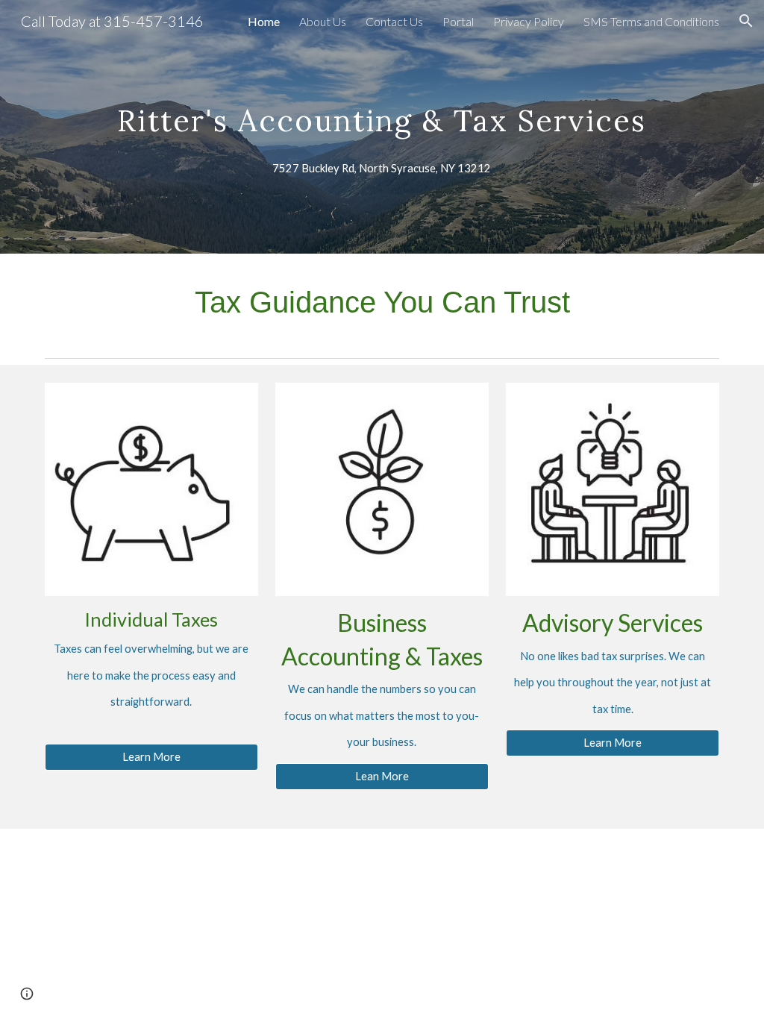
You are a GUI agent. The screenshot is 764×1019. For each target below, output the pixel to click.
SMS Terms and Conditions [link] (651, 21)
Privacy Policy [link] (528, 21)
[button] (746, 21)
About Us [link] (322, 21)
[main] (382, 107)
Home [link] (264, 21)
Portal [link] (458, 21)
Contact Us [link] (394, 21)
